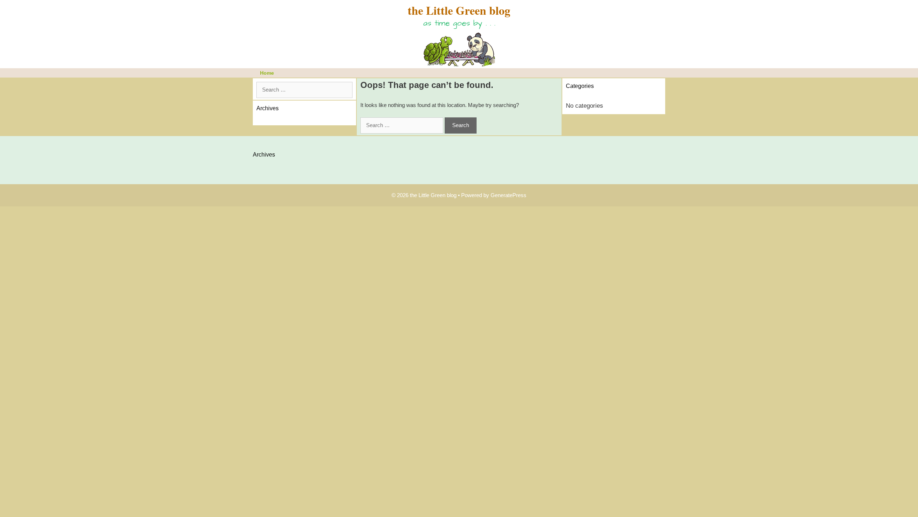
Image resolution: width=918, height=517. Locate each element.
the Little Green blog (459, 10)
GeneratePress (508, 195)
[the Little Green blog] (459, 47)
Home (267, 73)
